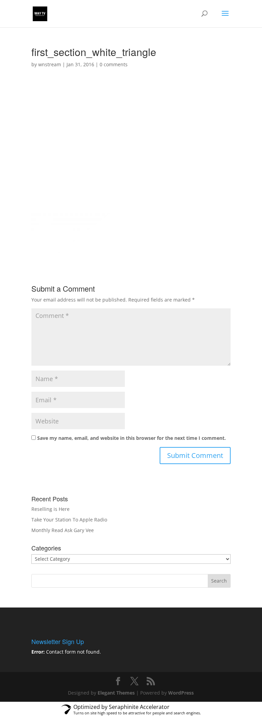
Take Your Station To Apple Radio (69, 519)
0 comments (114, 64)
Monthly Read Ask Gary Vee (62, 530)
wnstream (49, 64)
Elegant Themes (116, 692)
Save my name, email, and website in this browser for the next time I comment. (131, 438)
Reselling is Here (50, 509)
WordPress (181, 692)
